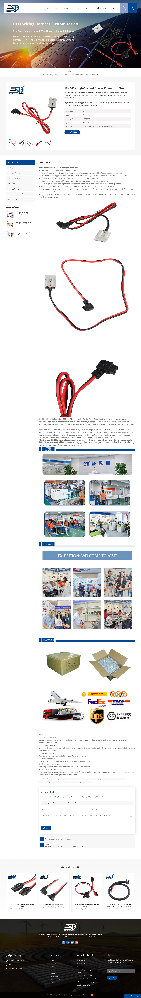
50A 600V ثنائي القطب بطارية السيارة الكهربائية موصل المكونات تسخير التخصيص (22, 905)
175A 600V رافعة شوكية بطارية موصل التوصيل (23, 232)
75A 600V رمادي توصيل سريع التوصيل (86, 971)
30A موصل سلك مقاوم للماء (86, 982)
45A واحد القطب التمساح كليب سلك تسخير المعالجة (54, 905)
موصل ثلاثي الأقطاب (14, 178)
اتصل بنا (113, 8)
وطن (48, 8)
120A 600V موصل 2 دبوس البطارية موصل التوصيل (23, 222)
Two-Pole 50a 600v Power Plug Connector (113, 779)
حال (85, 8)
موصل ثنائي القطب (13, 167)
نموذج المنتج (76, 8)
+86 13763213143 (15, 964)
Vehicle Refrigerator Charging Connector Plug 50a (79, 782)
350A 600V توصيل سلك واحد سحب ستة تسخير (86, 905)
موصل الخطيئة (12, 183)
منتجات (65, 8)
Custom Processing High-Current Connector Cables (52, 782)
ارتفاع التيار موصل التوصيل (85, 975)
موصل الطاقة (81, 960)
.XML (52, 983)
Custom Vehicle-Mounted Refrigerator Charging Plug (89, 779)
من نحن (56, 8)
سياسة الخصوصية (56, 979)
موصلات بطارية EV (82, 963)
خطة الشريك (101, 8)
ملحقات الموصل (13, 199)
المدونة (53, 973)
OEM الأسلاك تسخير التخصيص (17, 194)
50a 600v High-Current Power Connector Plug (63, 779)
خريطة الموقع (55, 976)
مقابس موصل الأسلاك (83, 985)
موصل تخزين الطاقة (14, 189)
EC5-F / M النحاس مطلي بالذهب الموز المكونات (119, 905)
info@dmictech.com (15, 968)
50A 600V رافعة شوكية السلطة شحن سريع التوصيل (23, 212)
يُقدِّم (110, 978)
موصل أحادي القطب (14, 173)
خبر (92, 8)
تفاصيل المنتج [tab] (45, 162)
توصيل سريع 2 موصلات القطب (86, 978)
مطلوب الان (73, 132)
